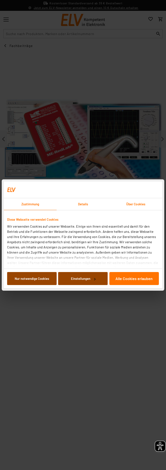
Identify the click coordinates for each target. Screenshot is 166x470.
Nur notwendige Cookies (32, 278)
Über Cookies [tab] (135, 204)
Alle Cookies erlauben (134, 278)
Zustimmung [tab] (30, 204)
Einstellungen (80, 278)
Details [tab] (83, 204)
